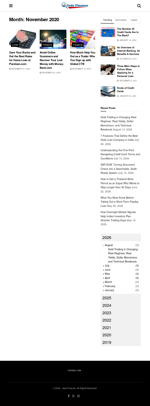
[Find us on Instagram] (78, 396)
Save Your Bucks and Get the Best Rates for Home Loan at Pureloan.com (22, 58)
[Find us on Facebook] (69, 396)
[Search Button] (139, 5)
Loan (15, 44)
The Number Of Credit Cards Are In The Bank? (128, 32)
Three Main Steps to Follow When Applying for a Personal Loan (128, 71)
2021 (106, 327)
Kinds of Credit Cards (125, 89)
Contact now (74, 370)
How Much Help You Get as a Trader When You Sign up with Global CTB (83, 58)
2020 (106, 334)
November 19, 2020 (81, 68)
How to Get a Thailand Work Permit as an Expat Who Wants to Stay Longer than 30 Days (120, 183)
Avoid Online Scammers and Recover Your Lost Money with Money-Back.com (52, 60)
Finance (47, 44)
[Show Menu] (11, 5)
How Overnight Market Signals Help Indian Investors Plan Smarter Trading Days (118, 216)
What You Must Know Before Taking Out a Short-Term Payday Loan (119, 202)
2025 (106, 297)
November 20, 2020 (51, 72)
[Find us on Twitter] (73, 396)
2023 (106, 312)
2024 (106, 305)
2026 (106, 237)
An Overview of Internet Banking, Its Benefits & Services (128, 51)
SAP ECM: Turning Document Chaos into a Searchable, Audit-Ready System (119, 169)
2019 (106, 342)
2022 (106, 320)
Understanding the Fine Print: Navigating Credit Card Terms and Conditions (120, 154)
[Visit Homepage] (75, 5)
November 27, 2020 (20, 68)
